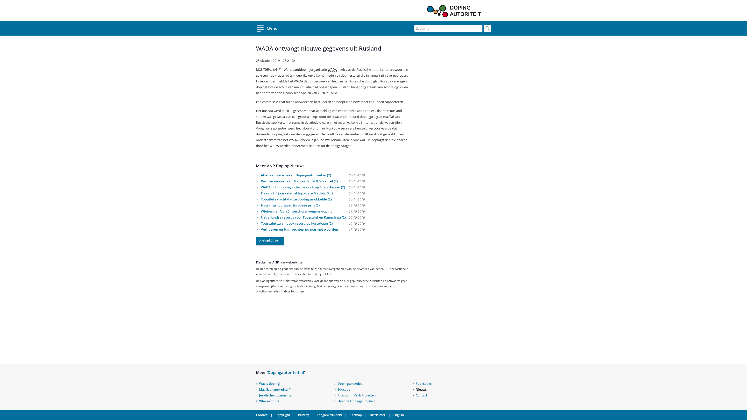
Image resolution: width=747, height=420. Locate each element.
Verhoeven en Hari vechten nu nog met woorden (299, 229)
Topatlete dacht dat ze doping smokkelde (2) (296, 199)
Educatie (344, 389)
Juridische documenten (276, 395)
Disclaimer (377, 415)
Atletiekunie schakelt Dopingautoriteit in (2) (296, 175)
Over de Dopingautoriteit (356, 401)
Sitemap (356, 415)
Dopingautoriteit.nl (286, 372)
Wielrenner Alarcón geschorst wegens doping (296, 211)
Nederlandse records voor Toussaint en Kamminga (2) (303, 217)
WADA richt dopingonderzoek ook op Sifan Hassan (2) (303, 187)
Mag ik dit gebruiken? (275, 389)
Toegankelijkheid (329, 415)
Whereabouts (269, 401)
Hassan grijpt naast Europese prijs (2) (290, 205)
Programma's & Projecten (357, 395)
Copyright (282, 415)
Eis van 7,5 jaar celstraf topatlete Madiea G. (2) (297, 193)
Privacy (303, 415)
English (398, 415)
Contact (421, 395)
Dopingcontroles (350, 384)
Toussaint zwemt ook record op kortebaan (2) (297, 223)
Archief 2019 (268, 241)
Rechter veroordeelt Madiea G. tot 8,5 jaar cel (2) (299, 181)
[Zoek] (487, 28)
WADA (332, 69)
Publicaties (424, 384)
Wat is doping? (270, 384)
